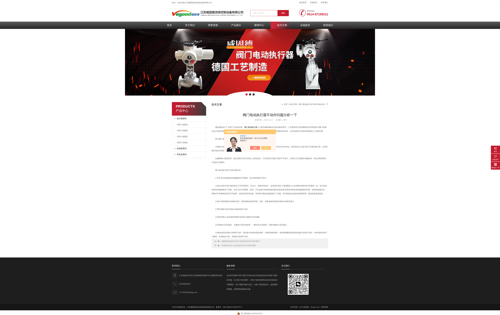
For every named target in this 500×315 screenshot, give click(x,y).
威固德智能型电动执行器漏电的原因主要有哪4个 (241, 241)
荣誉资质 (213, 25)
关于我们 (190, 25)
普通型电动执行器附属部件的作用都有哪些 (238, 246)
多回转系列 (182, 148)
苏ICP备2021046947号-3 (232, 307)
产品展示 (236, 25)
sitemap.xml (314, 307)
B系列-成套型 (182, 125)
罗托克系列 (182, 154)
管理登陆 (324, 307)
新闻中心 (259, 25)
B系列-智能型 (182, 137)
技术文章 (282, 25)
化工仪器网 (304, 307)
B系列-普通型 (182, 143)
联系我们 (324, 3)
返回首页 (303, 3)
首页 (169, 25)
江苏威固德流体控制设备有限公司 (198, 3)
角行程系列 (182, 119)
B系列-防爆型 (182, 131)
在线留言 (313, 3)
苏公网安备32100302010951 (251, 313)
